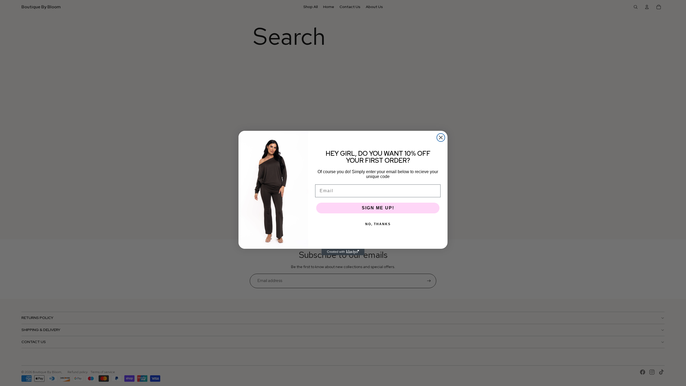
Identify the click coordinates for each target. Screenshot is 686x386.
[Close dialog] (441, 137)
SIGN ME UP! (378, 208)
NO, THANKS (378, 224)
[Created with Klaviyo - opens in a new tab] (343, 252)
